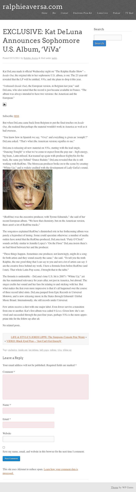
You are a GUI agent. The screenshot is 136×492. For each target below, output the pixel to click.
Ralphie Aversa (31, 58)
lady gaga (44, 349)
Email (7, 419)
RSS (16, 116)
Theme (114, 487)
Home (44, 13)
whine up (67, 349)
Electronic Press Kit (82, 13)
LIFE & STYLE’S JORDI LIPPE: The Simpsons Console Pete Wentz (48, 337)
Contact (64, 13)
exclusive (12, 349)
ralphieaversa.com (33, 7)
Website (7, 433)
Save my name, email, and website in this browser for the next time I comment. (43, 451)
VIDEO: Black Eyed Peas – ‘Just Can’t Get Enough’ (34, 341)
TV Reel (129, 13)
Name (7, 404)
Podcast (116, 13)
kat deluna (33, 349)
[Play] (4, 109)
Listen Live (102, 13)
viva (60, 349)
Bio (54, 13)
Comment (9, 371)
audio (54, 58)
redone (53, 349)
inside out (22, 349)
